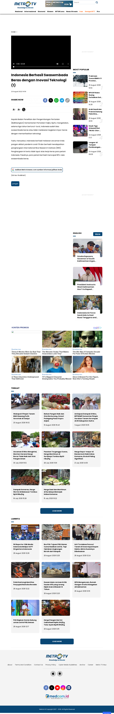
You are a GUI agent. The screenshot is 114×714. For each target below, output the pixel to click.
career (90, 665)
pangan (15, 184)
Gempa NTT (90, 11)
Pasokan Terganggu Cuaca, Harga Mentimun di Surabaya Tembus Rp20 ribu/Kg (56, 455)
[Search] (97, 2)
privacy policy (51, 665)
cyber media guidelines (68, 665)
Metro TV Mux (101, 665)
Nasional (18, 11)
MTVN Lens (59, 11)
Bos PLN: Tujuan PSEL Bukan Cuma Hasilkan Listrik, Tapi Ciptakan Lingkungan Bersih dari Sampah (55, 548)
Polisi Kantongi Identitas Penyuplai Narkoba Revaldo (25, 583)
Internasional (30, 11)
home (13, 32)
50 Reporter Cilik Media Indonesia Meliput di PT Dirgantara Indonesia (23, 546)
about (10, 665)
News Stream (72, 11)
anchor (82, 665)
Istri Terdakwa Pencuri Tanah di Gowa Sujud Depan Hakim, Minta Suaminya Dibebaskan (86, 548)
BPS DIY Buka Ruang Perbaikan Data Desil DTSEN (95, 96)
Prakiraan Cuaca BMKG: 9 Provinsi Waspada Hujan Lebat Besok (95, 80)
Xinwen (50, 11)
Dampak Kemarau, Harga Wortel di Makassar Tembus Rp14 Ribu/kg (25, 491)
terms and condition (23, 665)
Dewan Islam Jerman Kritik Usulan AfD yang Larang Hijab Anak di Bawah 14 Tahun (55, 585)
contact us (38, 665)
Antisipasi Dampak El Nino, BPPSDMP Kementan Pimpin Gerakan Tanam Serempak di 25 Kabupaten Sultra (86, 417)
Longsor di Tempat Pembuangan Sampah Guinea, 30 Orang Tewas (94, 148)
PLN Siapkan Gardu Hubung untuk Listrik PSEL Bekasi (24, 621)
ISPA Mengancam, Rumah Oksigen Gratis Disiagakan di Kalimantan (85, 584)
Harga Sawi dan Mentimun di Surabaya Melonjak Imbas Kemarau (55, 491)
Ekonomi (41, 11)
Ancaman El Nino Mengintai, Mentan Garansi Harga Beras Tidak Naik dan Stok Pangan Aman (25, 455)
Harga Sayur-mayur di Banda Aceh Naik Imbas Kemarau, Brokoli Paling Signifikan (84, 455)
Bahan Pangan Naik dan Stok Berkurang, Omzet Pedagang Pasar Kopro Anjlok (54, 417)
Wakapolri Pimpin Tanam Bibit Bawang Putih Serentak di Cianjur (24, 416)
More (97, 234)
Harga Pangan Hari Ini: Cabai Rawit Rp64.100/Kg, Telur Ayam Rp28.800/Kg (54, 622)
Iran (81, 11)
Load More (57, 511)
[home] (57, 657)
